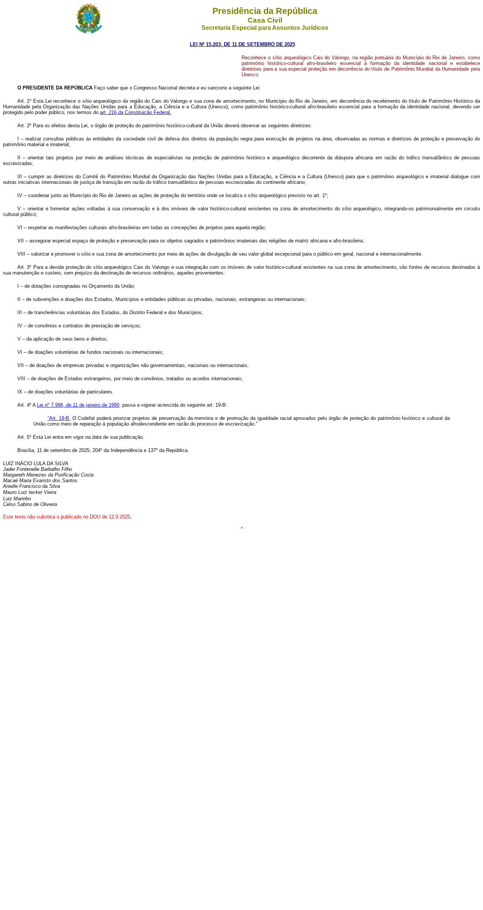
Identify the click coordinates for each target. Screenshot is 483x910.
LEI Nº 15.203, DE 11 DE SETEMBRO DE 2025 (242, 44)
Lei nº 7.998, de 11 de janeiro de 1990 (78, 405)
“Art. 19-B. (59, 418)
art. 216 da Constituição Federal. (135, 112)
